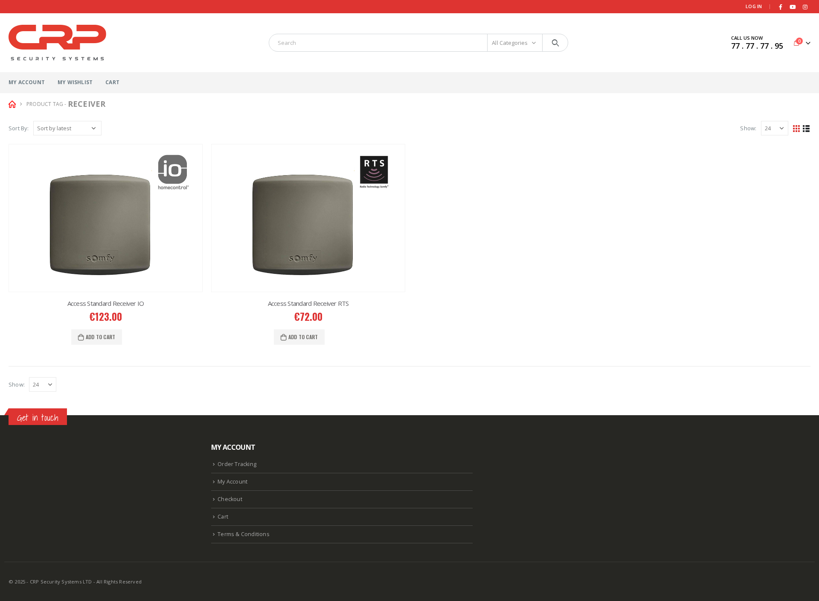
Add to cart (100, 336)
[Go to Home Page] (12, 104)
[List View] (806, 128)
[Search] (555, 42)
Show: (748, 128)
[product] (105, 218)
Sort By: (19, 128)
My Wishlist (75, 82)
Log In (754, 6)
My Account (27, 82)
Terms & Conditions (244, 534)
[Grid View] (797, 128)
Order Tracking (237, 464)
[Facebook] (780, 6)
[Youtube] (793, 6)
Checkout (230, 499)
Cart (112, 82)
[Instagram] (804, 6)
